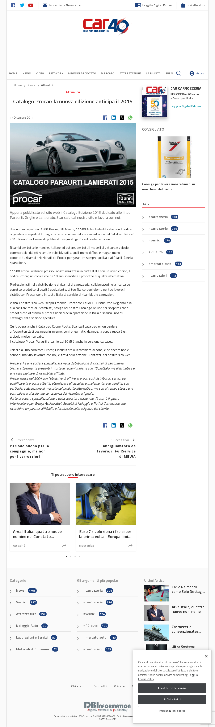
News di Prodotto (82, 73)
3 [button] (75, 557)
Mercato (107, 73)
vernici (160, 240)
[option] (40, 517)
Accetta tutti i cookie (172, 688)
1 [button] (66, 557)
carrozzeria (164, 216)
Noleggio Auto (31, 625)
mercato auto (166, 263)
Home (13, 73)
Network (56, 73)
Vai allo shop (196, 5)
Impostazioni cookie (172, 711)
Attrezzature (130, 73)
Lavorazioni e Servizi (36, 637)
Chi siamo (78, 686)
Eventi (170, 73)
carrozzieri (163, 275)
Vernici (26, 602)
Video (40, 73)
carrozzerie (164, 228)
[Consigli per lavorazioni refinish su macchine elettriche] (173, 157)
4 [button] (79, 557)
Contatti (100, 686)
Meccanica (86, 545)
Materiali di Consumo (36, 649)
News (26, 73)
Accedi (200, 73)
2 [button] (71, 557)
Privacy (119, 686)
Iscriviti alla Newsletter (65, 5)
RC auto (161, 251)
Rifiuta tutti (172, 699)
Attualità (47, 85)
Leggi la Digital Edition (157, 5)
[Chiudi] (206, 656)
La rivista (153, 73)
